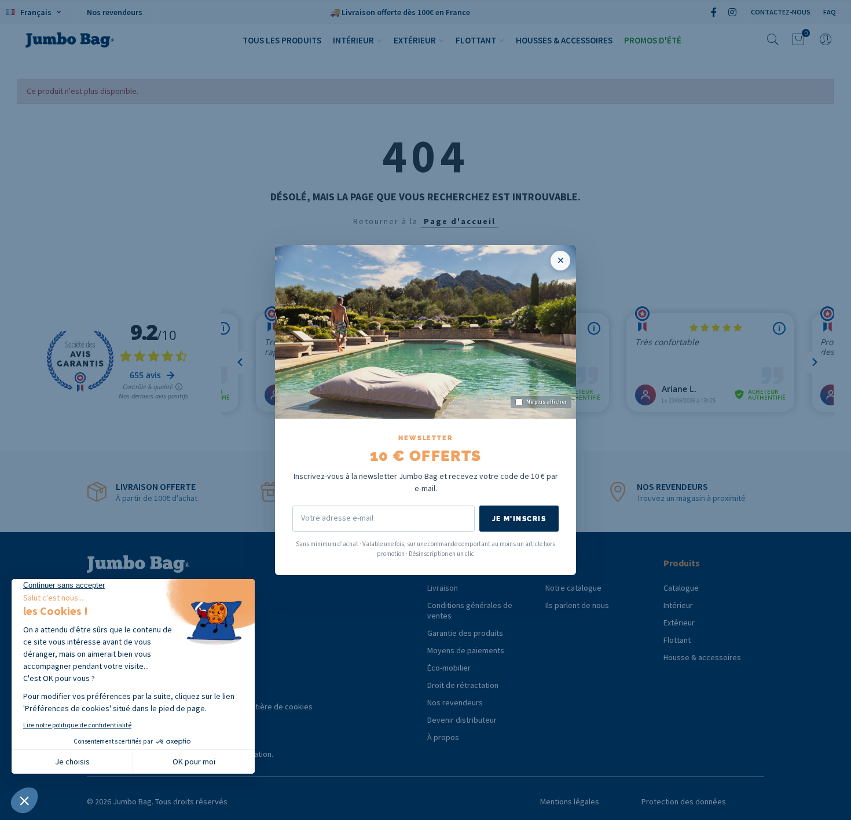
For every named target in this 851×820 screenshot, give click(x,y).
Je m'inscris (519, 519)
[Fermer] (560, 260)
